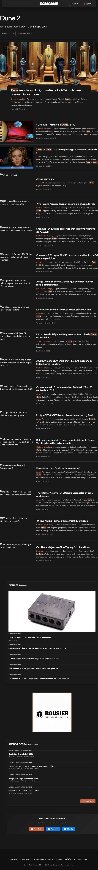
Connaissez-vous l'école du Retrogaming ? (58, 467)
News (72, 865)
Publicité (51, 859)
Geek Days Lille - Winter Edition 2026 (24, 790)
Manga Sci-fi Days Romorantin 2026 (23, 778)
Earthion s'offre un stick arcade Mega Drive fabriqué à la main (33, 658)
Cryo (44, 26)
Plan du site (83, 859)
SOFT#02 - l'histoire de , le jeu (55, 124)
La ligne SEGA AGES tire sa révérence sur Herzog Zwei (64, 415)
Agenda (67, 865)
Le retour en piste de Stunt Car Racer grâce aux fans (63, 309)
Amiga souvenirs (45, 178)
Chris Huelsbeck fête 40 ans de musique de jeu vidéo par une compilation (38, 648)
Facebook (54, 829)
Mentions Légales (39, 859)
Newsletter (38, 829)
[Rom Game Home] (49, 3)
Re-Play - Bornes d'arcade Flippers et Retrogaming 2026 (31, 766)
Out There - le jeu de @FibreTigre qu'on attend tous (63, 547)
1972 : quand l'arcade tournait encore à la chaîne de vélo (65, 203)
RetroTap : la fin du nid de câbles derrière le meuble (29, 637)
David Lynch (34, 26)
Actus (17, 26)
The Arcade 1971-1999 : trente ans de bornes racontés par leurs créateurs (38, 678)
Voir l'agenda (88, 801)
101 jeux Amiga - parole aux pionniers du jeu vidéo (62, 520)
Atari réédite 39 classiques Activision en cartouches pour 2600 (34, 668)
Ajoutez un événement (67, 859)
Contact (25, 859)
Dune (23, 26)
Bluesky (70, 829)
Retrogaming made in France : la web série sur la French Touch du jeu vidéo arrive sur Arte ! (65, 441)
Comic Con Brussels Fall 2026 (20, 754)
